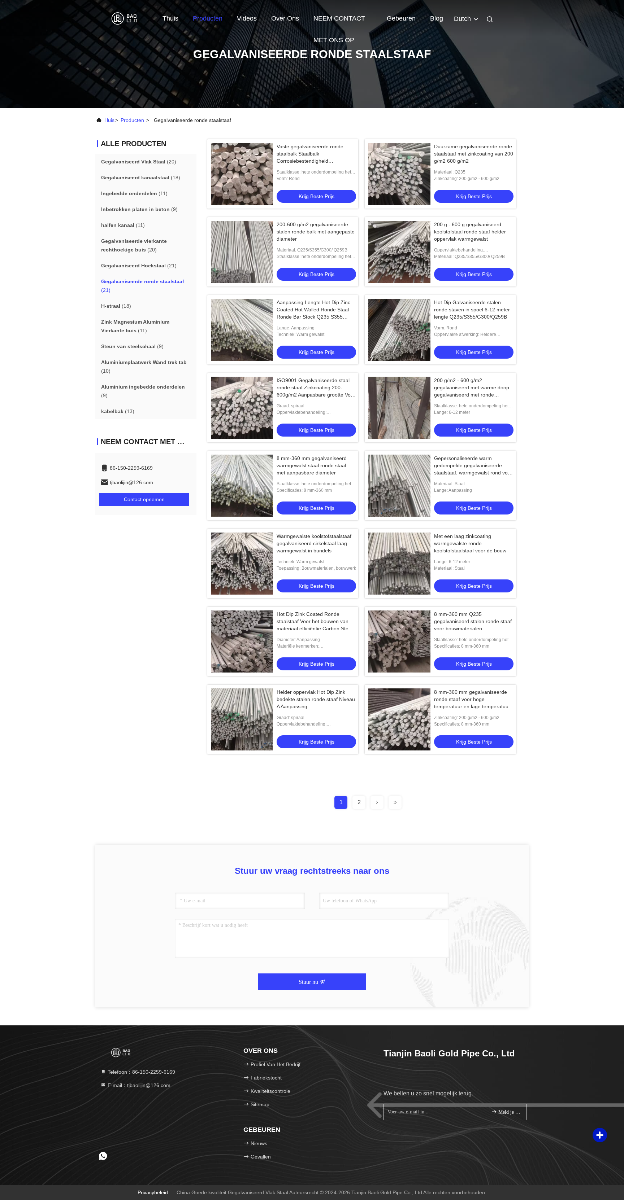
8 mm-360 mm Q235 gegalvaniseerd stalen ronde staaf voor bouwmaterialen (473, 621)
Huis (109, 120)
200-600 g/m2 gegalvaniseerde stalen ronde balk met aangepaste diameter (316, 232)
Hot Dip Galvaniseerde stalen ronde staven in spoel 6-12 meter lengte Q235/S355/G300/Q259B (472, 309)
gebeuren (401, 18)
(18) (140, 177)
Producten (207, 18)
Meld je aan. (508, 1112)
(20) (138, 162)
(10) (144, 366)
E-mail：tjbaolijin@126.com (138, 1085)
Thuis (170, 18)
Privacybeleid (153, 1192)
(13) (117, 411)
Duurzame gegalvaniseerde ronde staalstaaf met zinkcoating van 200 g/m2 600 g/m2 (473, 154)
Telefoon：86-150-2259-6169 (140, 1072)
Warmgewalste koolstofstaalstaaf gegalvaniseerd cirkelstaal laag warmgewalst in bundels (314, 543)
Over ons (285, 18)
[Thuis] (124, 18)
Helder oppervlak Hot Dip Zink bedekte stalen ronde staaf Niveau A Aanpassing (316, 699)
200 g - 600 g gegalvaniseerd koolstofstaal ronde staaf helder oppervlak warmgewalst (470, 232)
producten (132, 120)
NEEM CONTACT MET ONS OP (339, 22)
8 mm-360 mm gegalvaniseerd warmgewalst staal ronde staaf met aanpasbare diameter (312, 465)
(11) (134, 193)
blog (436, 18)
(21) (139, 265)
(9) (139, 209)
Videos (247, 18)
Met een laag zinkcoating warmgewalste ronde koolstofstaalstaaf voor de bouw (470, 543)
